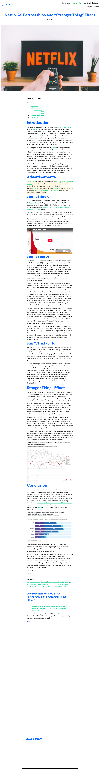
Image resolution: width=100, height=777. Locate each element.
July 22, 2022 (36, 610)
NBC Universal (41, 584)
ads (28, 582)
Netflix (40, 507)
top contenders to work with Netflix (46, 190)
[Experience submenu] (71, 3)
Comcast (35, 188)
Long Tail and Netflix (40, 114)
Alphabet (58, 188)
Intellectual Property (64, 127)
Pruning (40, 586)
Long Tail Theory (38, 110)
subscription (58, 586)
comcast (56, 582)
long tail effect (31, 584)
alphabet (43, 582)
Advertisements (36, 108)
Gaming (34, 129)
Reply (28, 621)
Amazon (46, 507)
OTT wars (65, 584)
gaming (61, 582)
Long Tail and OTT (39, 112)
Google (67, 582)
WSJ (64, 586)
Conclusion (34, 117)
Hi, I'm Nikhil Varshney (9, 5)
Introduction (35, 106)
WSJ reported (31, 182)
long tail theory (34, 203)
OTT (52, 584)
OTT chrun (58, 584)
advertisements (35, 582)
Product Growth (32, 586)
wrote (54, 148)
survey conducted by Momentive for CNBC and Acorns (54, 503)
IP (70, 582)
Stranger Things (48, 586)
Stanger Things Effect (37, 115)
